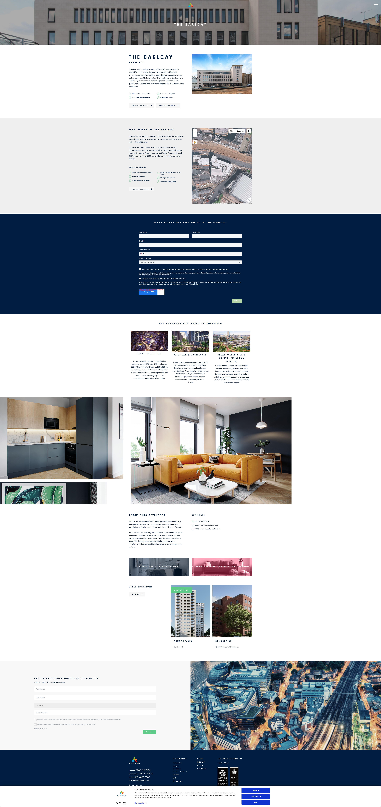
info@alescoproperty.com (139, 780)
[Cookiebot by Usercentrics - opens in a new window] (121, 803)
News (200, 759)
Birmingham (177, 769)
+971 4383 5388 (141, 777)
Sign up (148, 731)
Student (178, 781)
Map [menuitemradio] (232, 131)
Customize (254, 796)
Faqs (200, 765)
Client (226, 763)
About (201, 762)
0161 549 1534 (146, 773)
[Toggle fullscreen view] (249, 131)
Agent (220, 763)
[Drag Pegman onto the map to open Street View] (195, 142)
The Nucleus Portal (230, 759)
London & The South (180, 772)
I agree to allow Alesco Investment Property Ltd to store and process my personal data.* (66, 724)
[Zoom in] (195, 131)
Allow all (256, 790)
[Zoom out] (195, 135)
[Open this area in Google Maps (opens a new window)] (195, 203)
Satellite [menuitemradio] (240, 131)
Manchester (177, 763)
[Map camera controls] (249, 200)
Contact (202, 769)
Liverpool (176, 766)
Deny (255, 802)
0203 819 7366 (142, 770)
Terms (250, 203)
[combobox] (36, 705)
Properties (180, 759)
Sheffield (176, 775)
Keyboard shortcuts (217, 203)
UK (174, 778)
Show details (139, 803)
